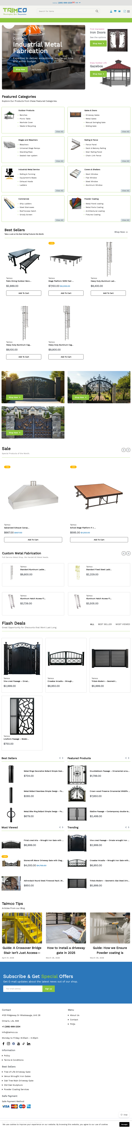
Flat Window (91, 178)
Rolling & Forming (27, 174)
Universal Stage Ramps (30, 148)
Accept (124, 1124)
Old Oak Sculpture (13, 1085)
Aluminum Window (94, 185)
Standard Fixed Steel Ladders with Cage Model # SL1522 (45, 569)
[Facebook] (3, 1043)
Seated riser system (28, 155)
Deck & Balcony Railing (96, 148)
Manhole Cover (26, 122)
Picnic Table (25, 119)
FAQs (72, 1024)
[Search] (97, 11)
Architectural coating (95, 211)
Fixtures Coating (93, 215)
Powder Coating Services (16, 1089)
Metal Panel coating (94, 204)
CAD (76, 2)
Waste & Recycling (28, 126)
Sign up (48, 989)
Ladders (23, 185)
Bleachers (24, 145)
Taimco (9, 278)
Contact (74, 1019)
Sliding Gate (91, 126)
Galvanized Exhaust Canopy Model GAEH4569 (24, 528)
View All (59, 132)
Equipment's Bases (28, 178)
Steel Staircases (27, 207)
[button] (124, 450)
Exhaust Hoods (26, 181)
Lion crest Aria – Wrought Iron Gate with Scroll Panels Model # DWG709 (56, 840)
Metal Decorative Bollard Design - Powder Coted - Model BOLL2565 (54, 811)
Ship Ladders (26, 204)
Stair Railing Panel (94, 152)
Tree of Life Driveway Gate (17, 1072)
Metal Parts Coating (94, 207)
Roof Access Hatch (28, 211)
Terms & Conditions (13, 1060)
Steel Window (92, 181)
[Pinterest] (13, 1043)
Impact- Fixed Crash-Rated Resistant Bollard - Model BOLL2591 (52, 771)
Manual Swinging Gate (95, 122)
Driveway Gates (92, 115)
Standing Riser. (26, 152)
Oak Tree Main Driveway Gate (18, 1080)
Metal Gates (91, 119)
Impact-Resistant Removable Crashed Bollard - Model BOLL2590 (52, 791)
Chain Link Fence (93, 155)
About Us (74, 1015)
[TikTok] (23, 1043)
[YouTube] (18, 1043)
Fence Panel (91, 145)
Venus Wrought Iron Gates (17, 1076)
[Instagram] (8, 1043)
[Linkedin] (28, 1043)
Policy (7, 1055)
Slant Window (92, 174)
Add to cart (24, 293)
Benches (23, 115)
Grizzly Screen (26, 215)
